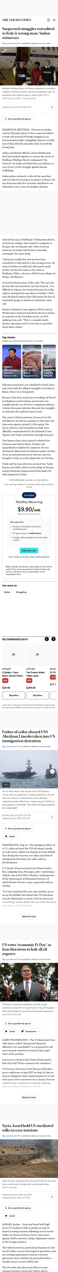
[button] (48, 20)
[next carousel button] (52, 771)
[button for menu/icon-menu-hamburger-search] (54, 20)
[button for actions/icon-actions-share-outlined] (52, 107)
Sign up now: (7, 43)
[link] (16, 20)
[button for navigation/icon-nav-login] (48, 20)
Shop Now (13, 695)
